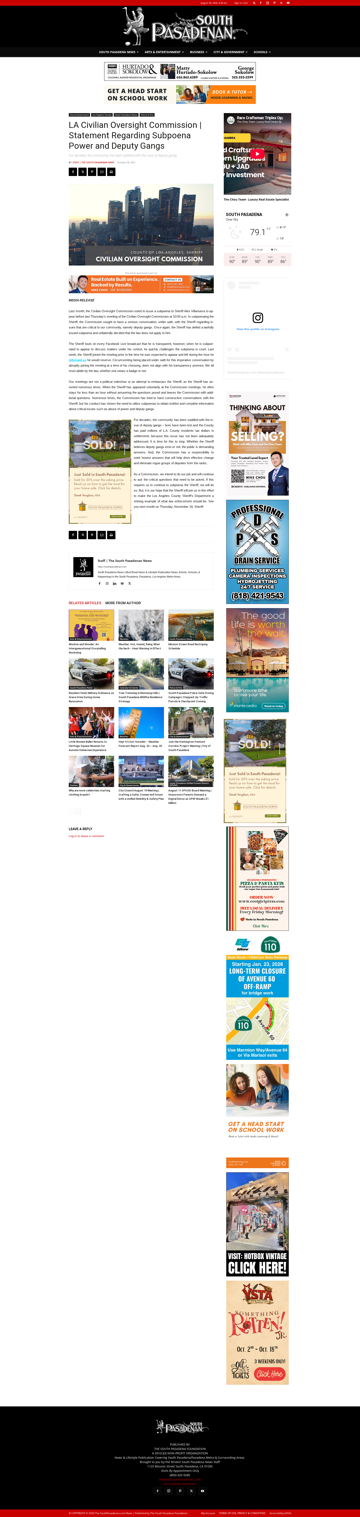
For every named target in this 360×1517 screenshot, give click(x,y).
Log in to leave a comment (86, 836)
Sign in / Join (241, 2)
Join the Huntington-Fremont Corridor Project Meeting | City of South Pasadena (189, 746)
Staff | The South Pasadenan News (93, 162)
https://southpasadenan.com (112, 566)
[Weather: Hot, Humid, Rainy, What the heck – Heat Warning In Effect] (141, 625)
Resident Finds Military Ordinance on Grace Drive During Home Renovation (91, 697)
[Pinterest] (274, 3)
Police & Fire (147, 114)
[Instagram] (267, 3)
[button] (254, 2)
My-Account (208, 1513)
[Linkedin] (116, 583)
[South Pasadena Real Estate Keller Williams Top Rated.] (141, 284)
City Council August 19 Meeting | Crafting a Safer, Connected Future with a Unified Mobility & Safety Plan (141, 794)
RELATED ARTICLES (85, 603)
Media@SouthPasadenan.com (180, 1479)
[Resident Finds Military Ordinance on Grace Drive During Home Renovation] (91, 674)
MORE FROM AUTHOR (123, 603)
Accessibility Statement (180, 1484)
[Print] (111, 172)
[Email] (102, 172)
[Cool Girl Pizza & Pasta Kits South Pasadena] (257, 930)
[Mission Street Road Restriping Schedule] (191, 625)
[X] (281, 3)
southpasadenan (272, 372)
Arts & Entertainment (163, 52)
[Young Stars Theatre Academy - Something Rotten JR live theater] (257, 1384)
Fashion (74, 785)
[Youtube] (288, 3)
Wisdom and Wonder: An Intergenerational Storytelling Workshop (87, 648)
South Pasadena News (117, 52)
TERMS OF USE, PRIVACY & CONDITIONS (242, 1513)
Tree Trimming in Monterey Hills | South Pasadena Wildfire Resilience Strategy (140, 697)
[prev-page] (71, 811)
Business (197, 52)
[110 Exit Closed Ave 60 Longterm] (257, 1059)
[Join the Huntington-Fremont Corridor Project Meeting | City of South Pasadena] (191, 722)
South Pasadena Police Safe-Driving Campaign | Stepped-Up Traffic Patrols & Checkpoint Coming (191, 697)
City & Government (229, 52)
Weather (124, 638)
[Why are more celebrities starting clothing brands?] (91, 771)
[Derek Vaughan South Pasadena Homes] (100, 472)
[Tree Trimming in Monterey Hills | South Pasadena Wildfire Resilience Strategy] (141, 674)
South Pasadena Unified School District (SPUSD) (189, 784)
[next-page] (78, 811)
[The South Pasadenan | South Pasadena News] (180, 26)
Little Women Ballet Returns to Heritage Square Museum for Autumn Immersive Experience (88, 746)
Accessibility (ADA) (280, 1513)
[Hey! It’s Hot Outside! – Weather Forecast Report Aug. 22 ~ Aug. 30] (141, 722)
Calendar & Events (129, 687)
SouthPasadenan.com (241, 372)
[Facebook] (261, 3)
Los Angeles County (101, 114)
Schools (261, 52)
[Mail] (123, 583)
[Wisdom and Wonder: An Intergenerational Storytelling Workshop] (91, 625)
